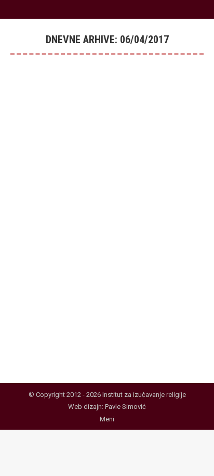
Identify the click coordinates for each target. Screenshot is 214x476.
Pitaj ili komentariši (51, 246)
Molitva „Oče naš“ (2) (69, 216)
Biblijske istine (44, 234)
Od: (90, 234)
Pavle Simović (125, 406)
